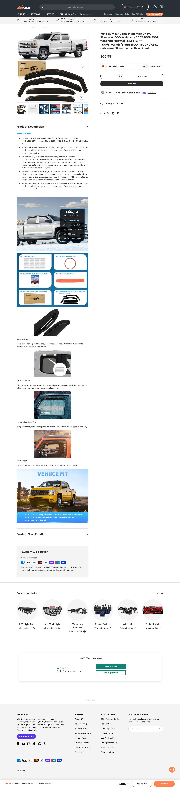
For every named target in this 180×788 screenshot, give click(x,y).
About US (79, 719)
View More (158, 593)
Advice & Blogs (81, 724)
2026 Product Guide (110, 719)
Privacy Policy (81, 738)
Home (18, 27)
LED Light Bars (27, 624)
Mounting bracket (108, 728)
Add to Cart (142, 784)
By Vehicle (84, 14)
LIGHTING (21, 14)
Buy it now (132, 84)
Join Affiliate (137, 14)
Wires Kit (128, 624)
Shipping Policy (81, 728)
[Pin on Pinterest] (117, 113)
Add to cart (142, 76)
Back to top (90, 700)
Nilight (24, 770)
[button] (162, 6)
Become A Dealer (108, 752)
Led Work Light (52, 624)
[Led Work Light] (52, 609)
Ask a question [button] (111, 672)
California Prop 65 (82, 747)
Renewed (108, 14)
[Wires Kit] (127, 609)
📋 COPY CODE (156, 66)
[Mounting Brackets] (77, 609)
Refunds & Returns (83, 733)
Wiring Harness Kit (109, 742)
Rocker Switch (102, 624)
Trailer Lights (153, 624)
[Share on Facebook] (113, 113)
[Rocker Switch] (102, 609)
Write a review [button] (111, 666)
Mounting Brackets (77, 626)
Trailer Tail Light (107, 747)
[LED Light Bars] (27, 609)
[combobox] (77, 7)
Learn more (152, 93)
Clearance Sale (122, 14)
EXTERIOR (35, 14)
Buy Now (164, 784)
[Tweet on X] (108, 113)
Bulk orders (80, 752)
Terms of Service (82, 742)
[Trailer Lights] (152, 609)
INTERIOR (50, 14)
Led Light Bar (106, 724)
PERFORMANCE (67, 14)
